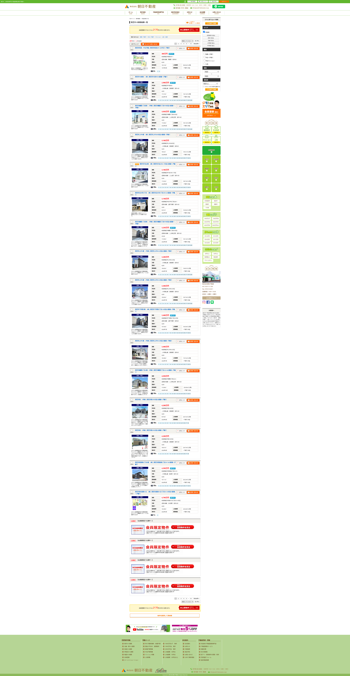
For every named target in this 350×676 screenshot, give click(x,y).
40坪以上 (207, 253)
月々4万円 (207, 236)
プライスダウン (208, 260)
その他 (216, 187)
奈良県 (207, 32)
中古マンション (210, 61)
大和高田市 (211, 150)
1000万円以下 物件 (171, 643)
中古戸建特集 (149, 652)
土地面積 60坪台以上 (171, 657)
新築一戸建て (143, 37)
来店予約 (187, 652)
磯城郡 (207, 168)
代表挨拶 (187, 649)
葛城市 (216, 168)
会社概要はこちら (211, 298)
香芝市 (207, 159)
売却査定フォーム (206, 657)
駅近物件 (216, 257)
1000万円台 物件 (170, 646)
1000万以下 (207, 218)
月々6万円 (207, 239)
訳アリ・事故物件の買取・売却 (210, 654)
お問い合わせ (189, 654)
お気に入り (204, 1)
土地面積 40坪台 (170, 652)
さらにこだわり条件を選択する (212, 86)
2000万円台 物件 (170, 649)
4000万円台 (207, 225)
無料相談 (220, 6)
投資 (166, 37)
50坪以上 (216, 253)
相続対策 (203, 649)
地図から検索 (128, 654)
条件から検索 (128, 643)
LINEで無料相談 (189, 657)
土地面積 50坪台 (170, 654)
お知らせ (187, 646)
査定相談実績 (205, 660)
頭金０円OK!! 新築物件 (152, 646)
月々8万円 (207, 243)
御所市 (207, 187)
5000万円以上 (215, 225)
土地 (163, 37)
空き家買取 (204, 652)
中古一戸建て (151, 37)
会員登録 (126, 657)
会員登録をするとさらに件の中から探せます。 (155, 29)
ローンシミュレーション (131, 660)
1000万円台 (216, 218)
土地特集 (147, 657)
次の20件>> (196, 43)
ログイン (224, 1)
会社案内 (187, 643)
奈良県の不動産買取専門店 (208, 643)
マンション (158, 37)
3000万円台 (216, 222)
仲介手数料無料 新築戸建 (153, 643)
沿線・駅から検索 (129, 646)
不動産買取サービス (207, 646)
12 (190, 43)
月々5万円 (215, 236)
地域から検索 (128, 649)
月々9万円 (215, 243)
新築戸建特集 (149, 649)
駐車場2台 (207, 257)
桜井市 (216, 178)
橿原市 (207, 178)
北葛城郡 (216, 159)
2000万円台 (207, 222)
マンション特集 (149, 654)
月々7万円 (215, 239)
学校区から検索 (128, 652)
